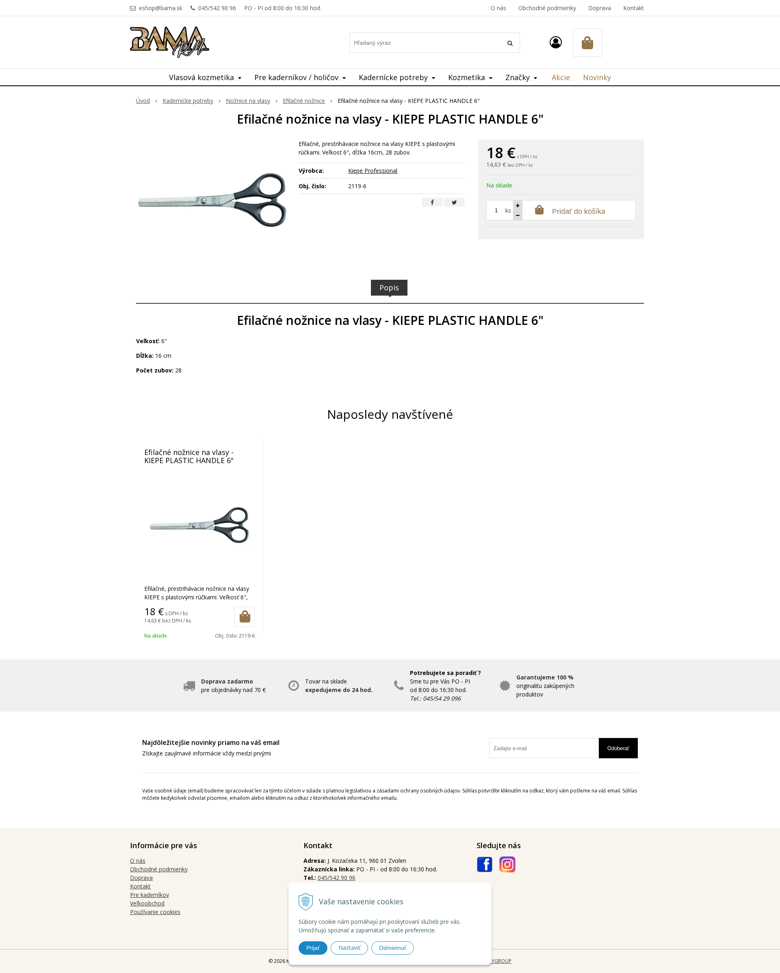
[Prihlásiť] (556, 42)
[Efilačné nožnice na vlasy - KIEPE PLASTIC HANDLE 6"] (212, 200)
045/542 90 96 (217, 8)
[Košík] (587, 42)
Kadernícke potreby (187, 100)
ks (508, 210)
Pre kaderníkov (149, 895)
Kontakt (633, 8)
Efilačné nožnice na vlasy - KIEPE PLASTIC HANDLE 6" (189, 456)
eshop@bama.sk (160, 8)
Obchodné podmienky (547, 8)
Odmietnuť (392, 948)
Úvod (143, 100)
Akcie (561, 77)
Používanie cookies (155, 912)
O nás (498, 8)
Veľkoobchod (147, 903)
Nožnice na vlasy (248, 100)
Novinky (597, 77)
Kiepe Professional (372, 170)
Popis (389, 287)
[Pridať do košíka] (244, 617)
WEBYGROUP (496, 961)
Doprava (599, 8)
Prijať (313, 948)
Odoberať (618, 748)
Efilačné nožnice (304, 100)
